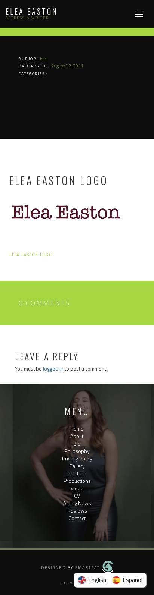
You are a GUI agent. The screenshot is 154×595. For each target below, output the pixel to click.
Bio (77, 443)
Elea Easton (32, 11)
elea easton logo (30, 254)
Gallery (77, 466)
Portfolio (77, 473)
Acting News (77, 503)
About (77, 436)
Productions (77, 481)
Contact (77, 518)
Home (77, 428)
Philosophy (77, 451)
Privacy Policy (77, 458)
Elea (44, 58)
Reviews (77, 510)
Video (77, 488)
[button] (77, 525)
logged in (53, 368)
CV (77, 496)
